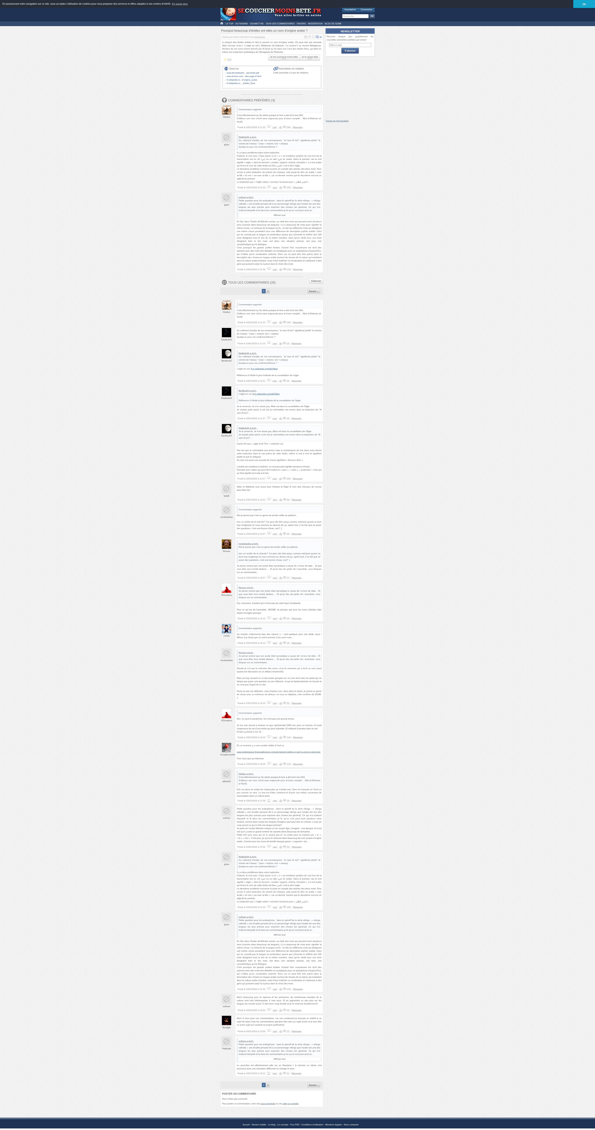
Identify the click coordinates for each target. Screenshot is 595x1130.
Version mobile (259, 1124)
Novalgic (226, 1027)
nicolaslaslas (226, 517)
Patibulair (226, 1048)
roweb (227, 635)
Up (280, 127)
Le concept (282, 1124)
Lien (275, 127)
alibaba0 (226, 781)
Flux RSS (294, 1124)
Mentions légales (333, 1124)
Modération (315, 23)
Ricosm (226, 551)
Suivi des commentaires (280, 23)
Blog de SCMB (333, 23)
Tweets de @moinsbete (337, 121)
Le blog (271, 1124)
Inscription (350, 9)
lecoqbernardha (228, 754)
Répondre (298, 127)
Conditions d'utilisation (312, 1124)
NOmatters (226, 595)
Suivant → (314, 291)
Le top (229, 23)
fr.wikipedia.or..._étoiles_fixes (241, 83)
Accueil (246, 1124)
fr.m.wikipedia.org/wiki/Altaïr (264, 369)
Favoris (301, 23)
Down (284, 127)
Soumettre (257, 23)
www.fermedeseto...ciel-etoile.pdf (243, 73)
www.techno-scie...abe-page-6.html (244, 76)
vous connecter (267, 1103)
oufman (242, 197)
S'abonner (316, 281)
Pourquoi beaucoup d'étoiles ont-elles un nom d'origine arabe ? (264, 30)
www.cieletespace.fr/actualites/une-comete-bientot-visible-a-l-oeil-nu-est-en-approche (278, 752)
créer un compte (290, 1103)
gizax (226, 144)
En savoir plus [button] (180, 4)
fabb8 (226, 496)
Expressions (260, 37)
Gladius (226, 117)
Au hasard (242, 23)
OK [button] (584, 4)
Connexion (366, 9)
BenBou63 (226, 360)
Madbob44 (244, 137)
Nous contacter (351, 1124)
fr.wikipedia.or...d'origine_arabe (242, 80)
